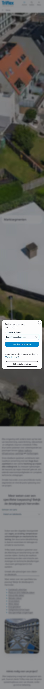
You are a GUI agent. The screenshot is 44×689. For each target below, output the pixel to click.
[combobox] (22, 337)
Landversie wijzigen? (13, 332)
